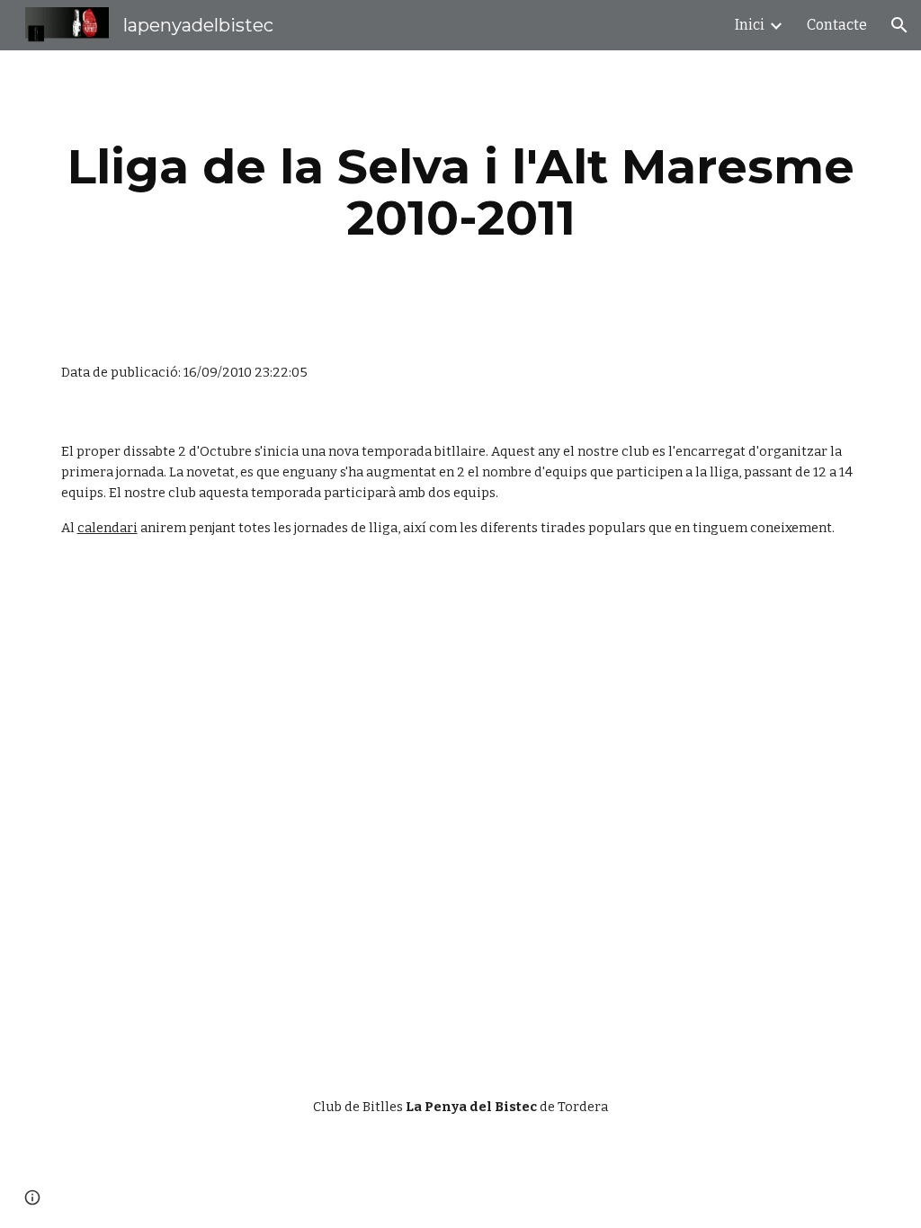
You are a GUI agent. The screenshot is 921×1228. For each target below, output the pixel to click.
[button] (899, 25)
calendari (107, 528)
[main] (461, 192)
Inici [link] (750, 24)
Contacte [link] (837, 24)
